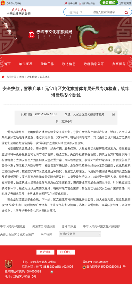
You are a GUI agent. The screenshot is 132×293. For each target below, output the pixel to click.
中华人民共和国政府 (12, 226)
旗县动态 (45, 77)
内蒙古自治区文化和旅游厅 (17, 234)
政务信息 (69, 63)
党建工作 (47, 63)
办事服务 (119, 63)
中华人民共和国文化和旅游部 (101, 226)
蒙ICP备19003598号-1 (97, 262)
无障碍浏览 (125, 3)
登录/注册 (72, 3)
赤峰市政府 (69, 226)
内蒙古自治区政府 (43, 226)
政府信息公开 (94, 63)
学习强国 (46, 234)
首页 (7, 63)
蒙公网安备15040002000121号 (106, 267)
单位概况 (25, 63)
